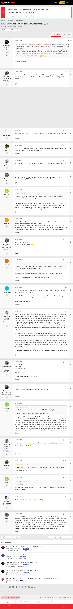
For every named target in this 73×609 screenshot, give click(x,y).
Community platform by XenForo (19, 602)
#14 (66, 386)
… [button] (9, 30)
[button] (64, 606)
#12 (66, 311)
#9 (66, 239)
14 (12, 30)
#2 (66, 72)
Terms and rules (44, 597)
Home (64, 597)
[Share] (68, 41)
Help (60, 597)
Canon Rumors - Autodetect (11, 597)
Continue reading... (21, 61)
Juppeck (14, 566)
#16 (66, 440)
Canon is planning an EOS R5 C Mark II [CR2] (21, 570)
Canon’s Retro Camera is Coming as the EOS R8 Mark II (24, 547)
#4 (66, 145)
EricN (12, 558)
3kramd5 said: (20, 481)
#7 (66, 189)
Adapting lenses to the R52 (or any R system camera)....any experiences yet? (32, 578)
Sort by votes (66, 34)
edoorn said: (19, 193)
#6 (66, 174)
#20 (66, 514)
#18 (66, 477)
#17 (66, 460)
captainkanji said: (21, 464)
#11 (66, 287)
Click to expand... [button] (43, 56)
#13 (66, 362)
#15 (66, 403)
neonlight (14, 550)
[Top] (68, 597)
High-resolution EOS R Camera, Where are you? (22, 563)
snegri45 (8, 556)
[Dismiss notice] (69, 9)
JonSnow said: (20, 407)
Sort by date (56, 34)
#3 (66, 130)
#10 (66, 260)
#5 (66, 160)
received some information (41, 44)
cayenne (8, 580)
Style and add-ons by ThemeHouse (48, 602)
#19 (66, 496)
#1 (71, 41)
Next (16, 30)
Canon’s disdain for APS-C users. (17, 555)
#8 (66, 219)
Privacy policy (54, 597)
